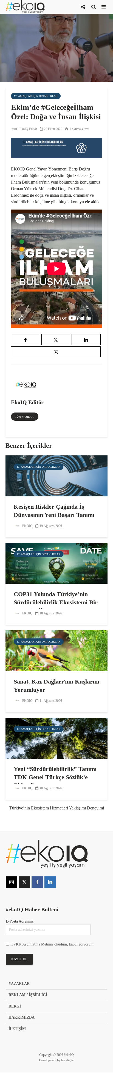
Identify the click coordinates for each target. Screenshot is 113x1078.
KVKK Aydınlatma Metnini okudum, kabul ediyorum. (52, 944)
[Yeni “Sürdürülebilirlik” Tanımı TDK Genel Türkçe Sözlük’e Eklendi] (56, 737)
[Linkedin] (50, 882)
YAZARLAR (19, 984)
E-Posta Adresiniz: (20, 921)
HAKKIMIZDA (22, 1017)
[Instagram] (11, 882)
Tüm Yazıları (24, 416)
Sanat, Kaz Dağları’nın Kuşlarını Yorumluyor (56, 685)
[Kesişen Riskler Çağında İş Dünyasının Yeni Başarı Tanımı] (56, 475)
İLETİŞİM (17, 1029)
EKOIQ (27, 526)
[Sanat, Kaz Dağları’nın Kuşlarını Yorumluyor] (56, 650)
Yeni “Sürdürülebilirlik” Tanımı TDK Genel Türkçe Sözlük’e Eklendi (55, 777)
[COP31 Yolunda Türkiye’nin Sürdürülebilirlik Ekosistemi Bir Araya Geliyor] (56, 563)
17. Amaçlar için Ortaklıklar (36, 96)
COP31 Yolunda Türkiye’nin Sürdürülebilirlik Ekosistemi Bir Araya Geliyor (56, 602)
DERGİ (15, 1006)
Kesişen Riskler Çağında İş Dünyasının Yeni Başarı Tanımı (54, 510)
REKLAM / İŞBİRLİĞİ (28, 995)
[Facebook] (37, 882)
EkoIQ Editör (28, 129)
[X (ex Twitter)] (24, 882)
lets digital (67, 1060)
